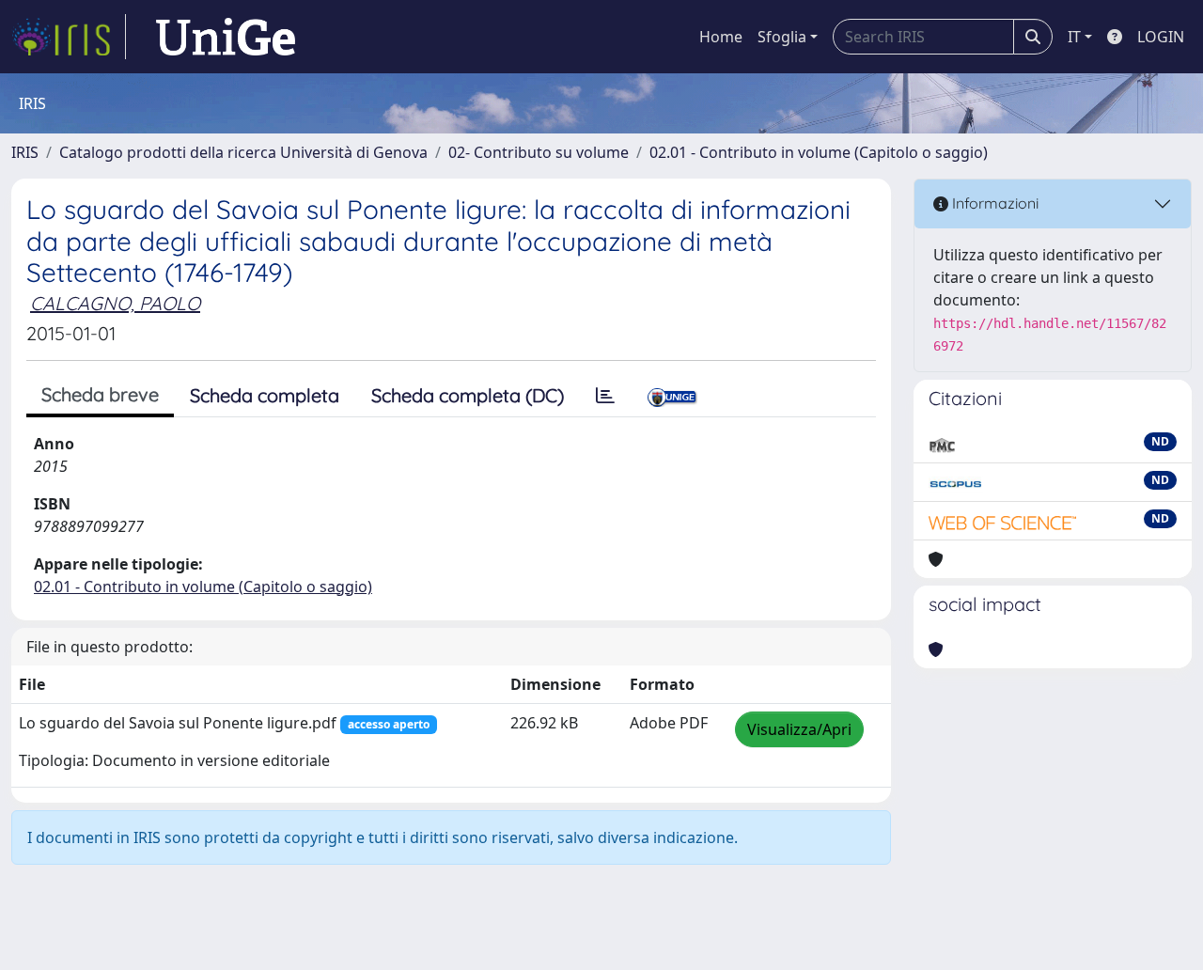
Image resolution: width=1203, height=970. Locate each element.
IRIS (25, 152)
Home (720, 36)
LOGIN (1160, 36)
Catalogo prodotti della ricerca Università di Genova (243, 152)
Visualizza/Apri (799, 729)
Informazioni (993, 203)
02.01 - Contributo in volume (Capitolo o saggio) (818, 152)
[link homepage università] (225, 36)
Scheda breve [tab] (100, 394)
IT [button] (1074, 36)
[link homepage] (68, 36)
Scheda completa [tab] (264, 395)
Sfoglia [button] (782, 36)
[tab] (605, 395)
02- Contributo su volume (538, 152)
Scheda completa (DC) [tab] (467, 395)
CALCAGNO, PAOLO (115, 303)
